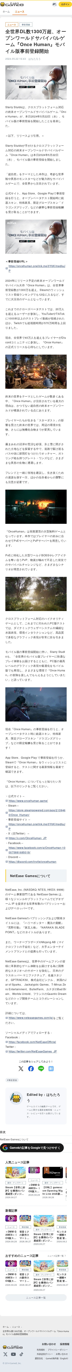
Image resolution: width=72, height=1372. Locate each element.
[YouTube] (13, 1354)
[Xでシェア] (21, 1069)
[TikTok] (21, 1354)
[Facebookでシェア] (31, 1069)
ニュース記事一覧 (56, 1255)
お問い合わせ (49, 1344)
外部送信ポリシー (45, 1354)
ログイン (65, 4)
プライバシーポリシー (58, 1349)
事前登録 (13, 1080)
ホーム (6, 11)
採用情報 (64, 1344)
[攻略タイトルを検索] (54, 4)
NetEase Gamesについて (14, 1139)
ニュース (19, 11)
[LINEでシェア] (41, 1069)
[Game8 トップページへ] (11, 4)
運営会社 (39, 1358)
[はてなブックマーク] (51, 1069)
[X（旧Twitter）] (5, 1354)
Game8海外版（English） (57, 1358)
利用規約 (41, 1349)
